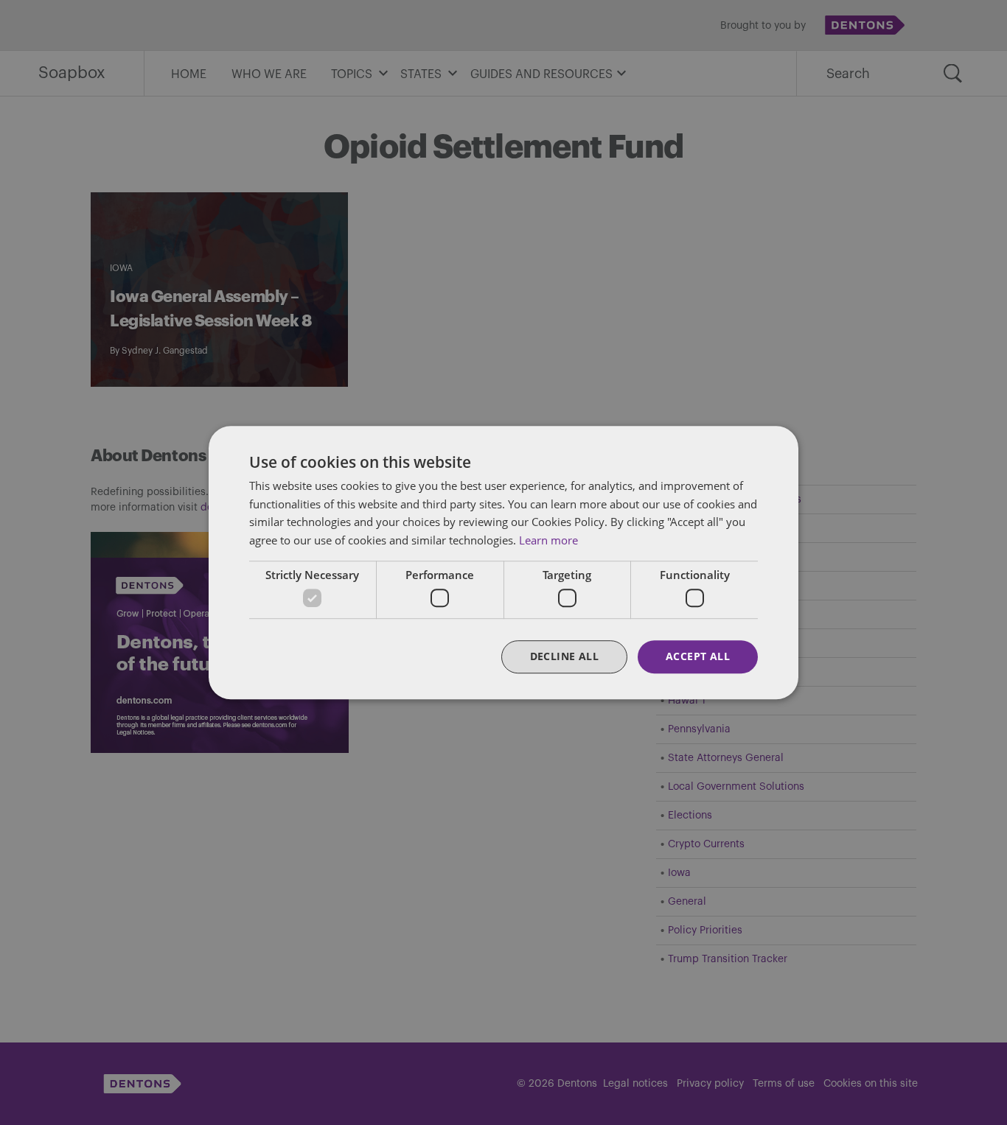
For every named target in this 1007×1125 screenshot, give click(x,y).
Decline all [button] (564, 657)
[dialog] (503, 562)
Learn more (548, 540)
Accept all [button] (698, 657)
